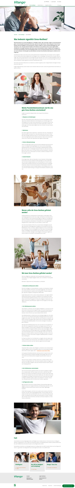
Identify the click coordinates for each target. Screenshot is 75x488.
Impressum (50, 485)
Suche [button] (60, 5)
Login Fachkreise (42, 476)
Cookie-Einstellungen (57, 485)
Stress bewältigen (32, 5)
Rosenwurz (26, 5)
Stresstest (20, 5)
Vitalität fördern (40, 5)
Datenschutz (44, 485)
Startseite (15, 34)
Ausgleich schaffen (48, 5)
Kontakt (28, 476)
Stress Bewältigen (21, 34)
